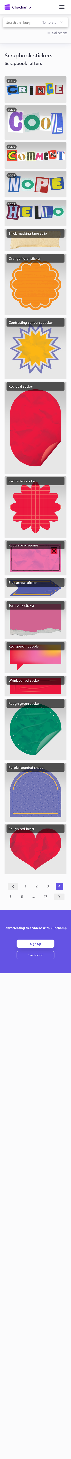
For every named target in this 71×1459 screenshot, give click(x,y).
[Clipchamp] (17, 7)
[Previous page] (13, 886)
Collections (59, 33)
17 (45, 896)
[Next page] (59, 897)
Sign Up (35, 944)
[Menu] (62, 7)
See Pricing (35, 955)
